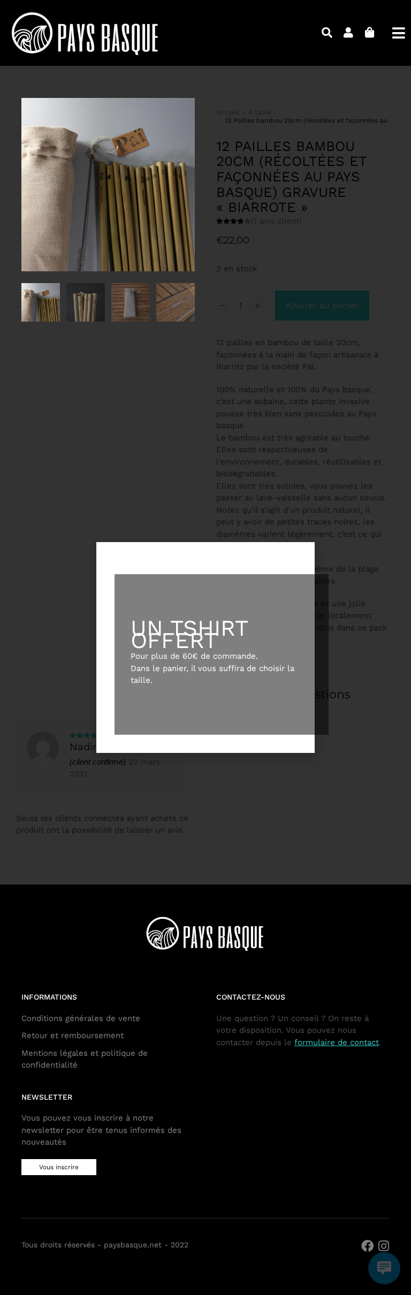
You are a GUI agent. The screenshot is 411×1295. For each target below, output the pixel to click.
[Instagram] (383, 1246)
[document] (205, 647)
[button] (205, 551)
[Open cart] (369, 32)
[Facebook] (367, 1246)
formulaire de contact (336, 1042)
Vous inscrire (59, 1167)
